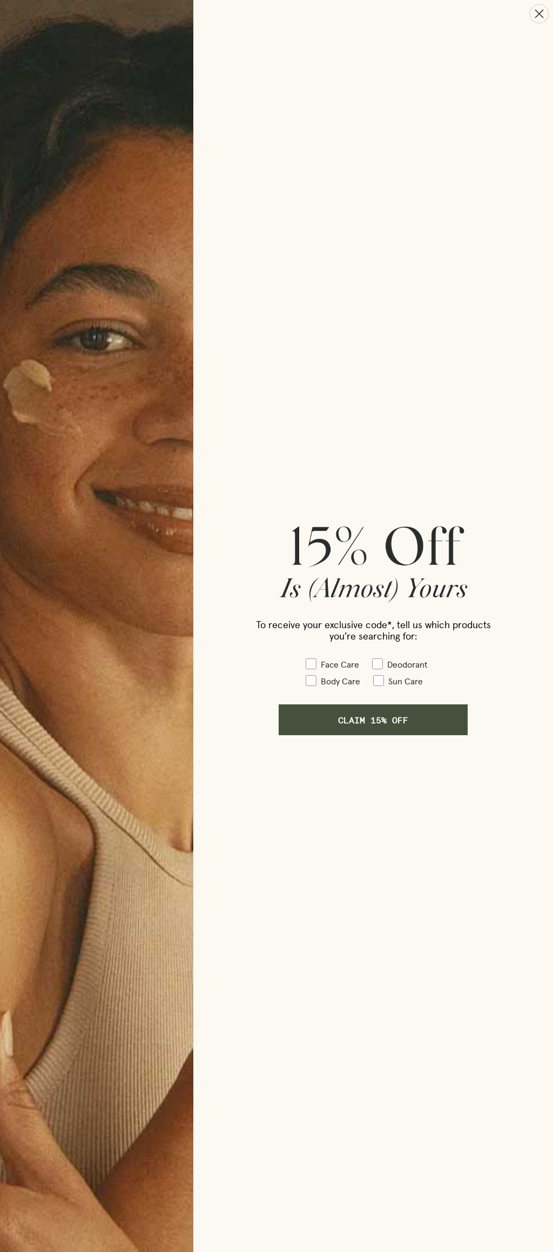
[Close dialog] (539, 13)
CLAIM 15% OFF (373, 720)
